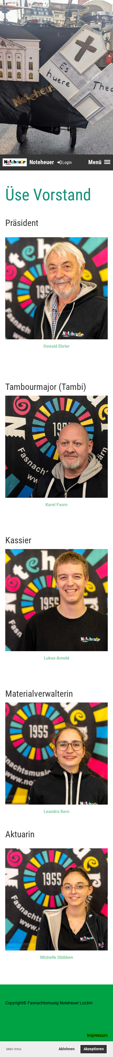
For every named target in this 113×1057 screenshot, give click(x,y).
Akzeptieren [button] (94, 1049)
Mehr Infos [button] (13, 1049)
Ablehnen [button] (67, 1049)
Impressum (97, 1035)
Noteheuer (41, 162)
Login (67, 162)
